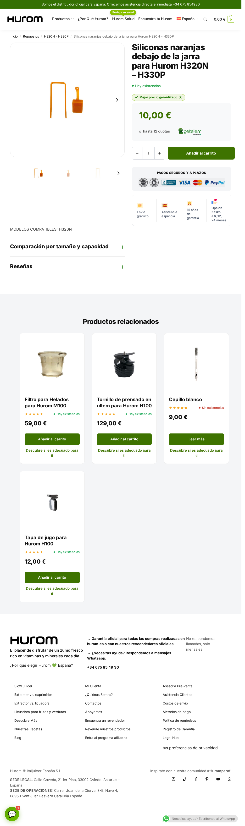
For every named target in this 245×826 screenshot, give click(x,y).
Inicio (14, 36)
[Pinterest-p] (207, 779)
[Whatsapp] (229, 779)
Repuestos (31, 36)
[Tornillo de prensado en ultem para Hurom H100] (124, 364)
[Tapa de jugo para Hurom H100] (52, 502)
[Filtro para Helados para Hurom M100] (52, 364)
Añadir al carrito (201, 153)
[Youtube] (218, 779)
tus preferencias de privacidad (190, 747)
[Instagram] (173, 779)
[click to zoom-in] (67, 100)
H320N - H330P (56, 36)
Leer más (197, 439)
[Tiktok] (185, 779)
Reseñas (21, 266)
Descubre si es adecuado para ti (52, 453)
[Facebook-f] (196, 779)
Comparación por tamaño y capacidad (59, 246)
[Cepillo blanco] (196, 364)
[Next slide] (117, 100)
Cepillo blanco (185, 399)
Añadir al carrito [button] (52, 439)
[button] (224, 19)
